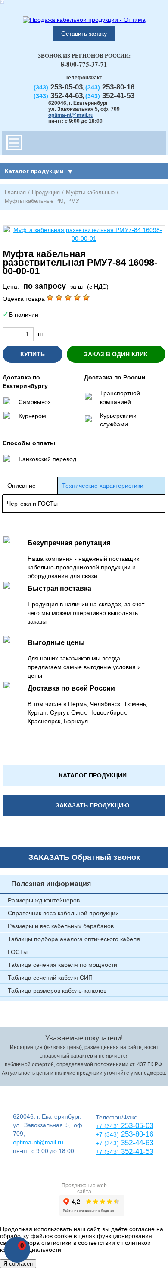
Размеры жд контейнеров (44, 900)
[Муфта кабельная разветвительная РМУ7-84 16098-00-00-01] (84, 234)
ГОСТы (18, 951)
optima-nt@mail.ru (70, 115)
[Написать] (106, 12)
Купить (32, 354)
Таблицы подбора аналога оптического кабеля (74, 939)
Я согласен (18, 1263)
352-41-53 (136, 1151)
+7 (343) (107, 1151)
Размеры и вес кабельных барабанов (61, 926)
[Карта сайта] (84, 12)
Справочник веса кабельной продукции (63, 913)
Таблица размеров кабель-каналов (57, 990)
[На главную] (62, 12)
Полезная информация (51, 883)
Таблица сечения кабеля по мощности (62, 964)
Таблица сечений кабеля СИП (50, 977)
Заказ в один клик (116, 354)
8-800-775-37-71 (84, 64)
